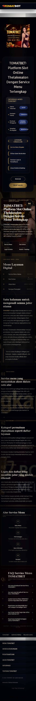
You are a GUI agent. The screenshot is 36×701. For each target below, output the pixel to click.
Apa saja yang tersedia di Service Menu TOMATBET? (18, 593)
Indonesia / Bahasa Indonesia (10, 682)
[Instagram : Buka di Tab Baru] (20, 692)
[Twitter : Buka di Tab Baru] (16, 692)
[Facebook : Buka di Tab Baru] (12, 692)
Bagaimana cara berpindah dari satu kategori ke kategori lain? (17, 606)
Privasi (11, 697)
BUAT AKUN (18, 185)
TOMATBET (6, 310)
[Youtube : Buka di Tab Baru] (24, 692)
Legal (17, 697)
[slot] (6, 6)
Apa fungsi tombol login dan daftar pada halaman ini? (19, 613)
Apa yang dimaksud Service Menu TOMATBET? (18, 586)
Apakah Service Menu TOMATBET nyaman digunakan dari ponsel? (18, 599)
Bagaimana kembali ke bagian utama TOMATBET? (17, 619)
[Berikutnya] (34, 36)
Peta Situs (23, 697)
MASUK (18, 179)
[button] (18, 11)
